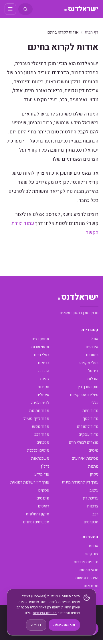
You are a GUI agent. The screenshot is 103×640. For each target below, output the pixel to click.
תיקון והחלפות (37, 514)
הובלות (92, 379)
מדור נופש (40, 427)
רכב (95, 514)
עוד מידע (41, 474)
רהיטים (43, 506)
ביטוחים (92, 355)
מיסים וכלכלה (38, 450)
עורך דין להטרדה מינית (80, 482)
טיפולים (43, 395)
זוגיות (44, 379)
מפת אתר (90, 586)
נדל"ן (45, 466)
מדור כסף (90, 419)
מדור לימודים (87, 427)
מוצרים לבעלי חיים (83, 442)
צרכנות (92, 506)
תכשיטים (91, 522)
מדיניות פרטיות (86, 562)
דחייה (36, 625)
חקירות (43, 387)
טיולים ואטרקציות (84, 395)
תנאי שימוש (88, 570)
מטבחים (43, 442)
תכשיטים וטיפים (36, 522)
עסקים (43, 490)
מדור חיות (90, 411)
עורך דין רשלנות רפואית (29, 482)
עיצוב (94, 490)
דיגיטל (93, 371)
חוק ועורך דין (88, 387)
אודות (93, 546)
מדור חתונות (39, 411)
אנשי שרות (40, 347)
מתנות (93, 466)
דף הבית (91, 32)
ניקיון (94, 474)
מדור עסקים (88, 434)
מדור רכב (41, 434)
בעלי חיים (41, 355)
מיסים (93, 450)
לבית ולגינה (40, 403)
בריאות (43, 363)
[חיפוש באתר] (25, 9)
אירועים (92, 347)
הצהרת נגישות (86, 578)
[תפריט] (10, 9)
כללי (94, 403)
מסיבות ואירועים (85, 458)
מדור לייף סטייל (36, 419)
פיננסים (43, 498)
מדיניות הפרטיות (45, 613)
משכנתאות (40, 458)
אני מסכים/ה (64, 625)
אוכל (94, 339)
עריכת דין (90, 498)
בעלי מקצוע (88, 363)
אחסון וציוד (40, 339)
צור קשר (91, 554)
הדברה (43, 371)
